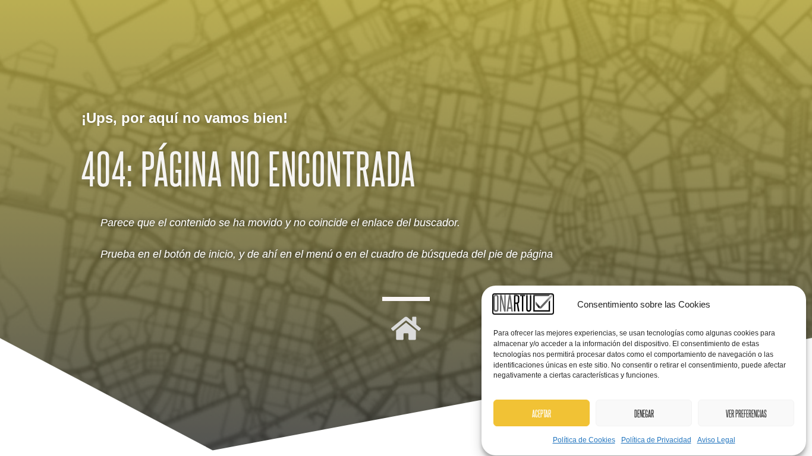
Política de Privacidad (656, 440)
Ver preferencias (746, 413)
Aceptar (541, 413)
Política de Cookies (584, 440)
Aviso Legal (716, 440)
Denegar (644, 413)
